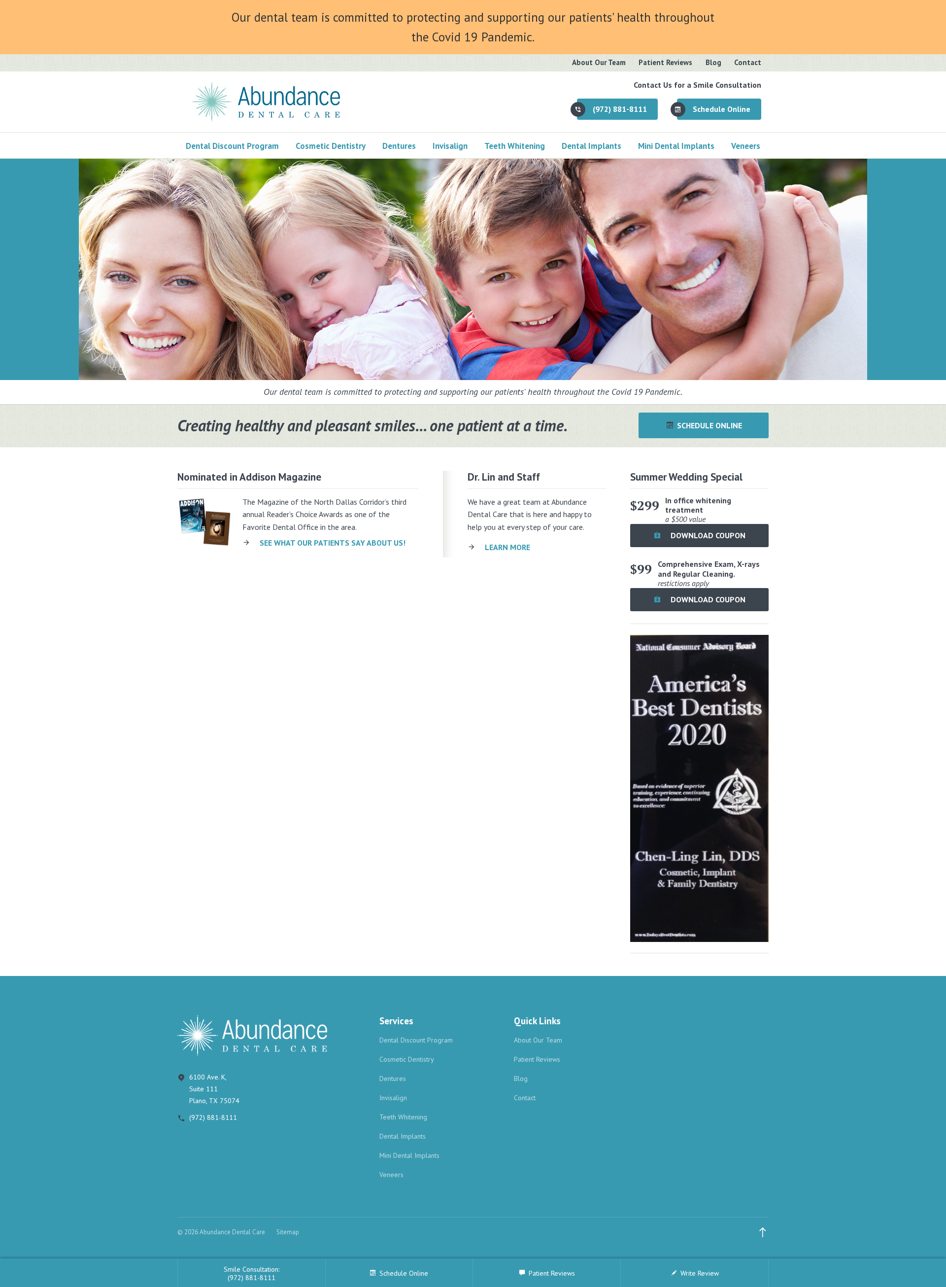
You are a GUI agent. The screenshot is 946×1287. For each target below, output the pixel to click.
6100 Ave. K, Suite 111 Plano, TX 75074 (214, 1089)
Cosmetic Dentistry (331, 145)
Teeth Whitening (514, 145)
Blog (713, 62)
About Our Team (599, 62)
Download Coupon (707, 535)
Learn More (507, 547)
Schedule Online (721, 109)
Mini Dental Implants (676, 145)
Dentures (399, 145)
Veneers (745, 145)
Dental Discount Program (232, 145)
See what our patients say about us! (332, 543)
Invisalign (450, 145)
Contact (747, 62)
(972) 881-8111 (620, 109)
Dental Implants (591, 145)
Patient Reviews (665, 62)
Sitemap (287, 1232)
